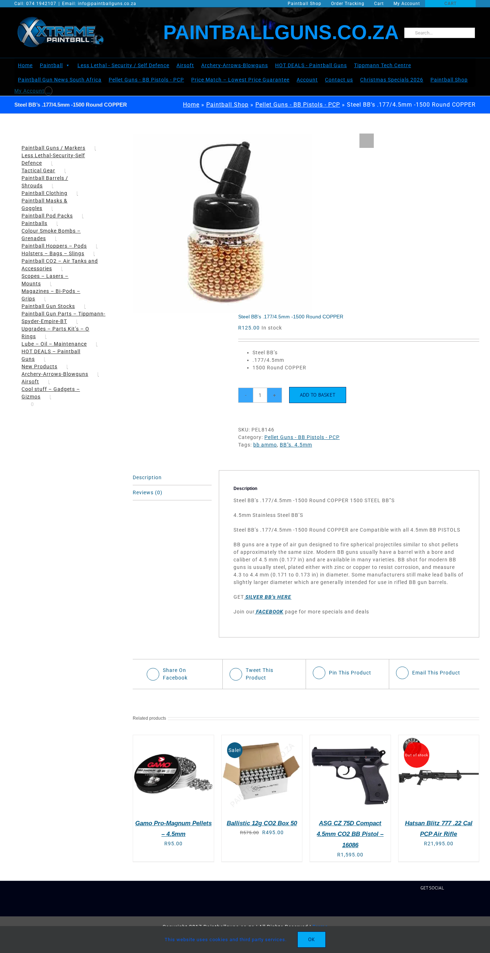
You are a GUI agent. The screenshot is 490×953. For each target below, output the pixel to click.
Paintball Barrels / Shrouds (45, 181)
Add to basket (317, 395)
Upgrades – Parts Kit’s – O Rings (55, 332)
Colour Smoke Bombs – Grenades (51, 234)
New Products (39, 366)
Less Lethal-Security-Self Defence (53, 159)
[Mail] (438, 904)
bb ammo (265, 445)
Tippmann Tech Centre (382, 65)
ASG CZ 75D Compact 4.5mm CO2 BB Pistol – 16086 (350, 834)
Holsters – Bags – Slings (53, 253)
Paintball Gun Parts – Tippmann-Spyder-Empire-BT (63, 317)
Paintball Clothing (44, 193)
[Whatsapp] (449, 904)
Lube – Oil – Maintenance (54, 344)
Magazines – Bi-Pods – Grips (51, 295)
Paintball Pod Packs (47, 216)
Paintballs (34, 223)
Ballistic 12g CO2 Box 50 (262, 823)
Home (25, 65)
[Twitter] (416, 904)
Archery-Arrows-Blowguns (234, 65)
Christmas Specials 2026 (391, 80)
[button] (366, 141)
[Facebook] (404, 904)
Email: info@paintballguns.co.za (99, 3)
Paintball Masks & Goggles (44, 204)
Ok (311, 939)
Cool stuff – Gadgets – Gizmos (51, 393)
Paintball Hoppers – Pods (54, 246)
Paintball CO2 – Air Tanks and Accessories (60, 264)
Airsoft (185, 65)
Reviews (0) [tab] (147, 492)
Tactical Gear (38, 170)
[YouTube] (427, 904)
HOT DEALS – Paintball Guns (51, 355)
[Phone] (461, 904)
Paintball (51, 65)
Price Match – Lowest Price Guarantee (240, 80)
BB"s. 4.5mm (296, 445)
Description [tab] (147, 477)
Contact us (339, 80)
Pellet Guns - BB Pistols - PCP (146, 80)
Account (307, 80)
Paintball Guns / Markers (53, 148)
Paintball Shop (449, 80)
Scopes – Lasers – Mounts (45, 279)
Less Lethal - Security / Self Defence (123, 65)
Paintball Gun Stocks (48, 306)
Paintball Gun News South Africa (60, 80)
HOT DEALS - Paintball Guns (311, 65)
